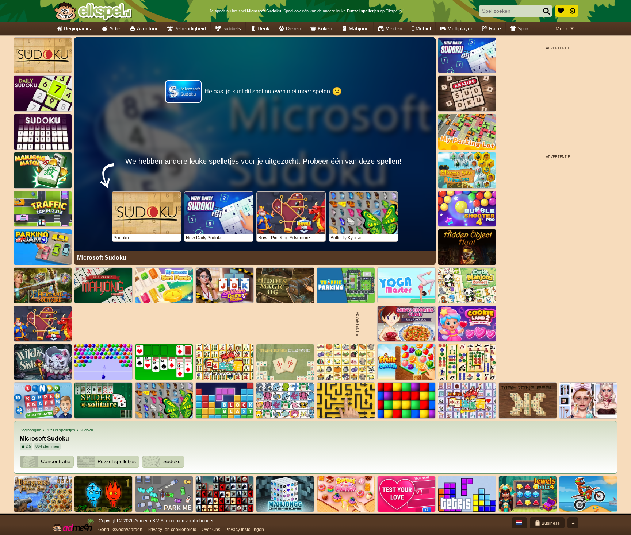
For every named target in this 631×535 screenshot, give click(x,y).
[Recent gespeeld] (572, 11)
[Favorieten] (561, 11)
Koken (325, 28)
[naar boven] (572, 522)
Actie (115, 28)
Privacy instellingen (244, 529)
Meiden (393, 28)
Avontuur (147, 28)
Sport (523, 28)
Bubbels (231, 28)
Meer (561, 28)
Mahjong (359, 28)
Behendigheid (190, 28)
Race (495, 28)
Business (550, 523)
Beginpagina (78, 28)
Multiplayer (460, 28)
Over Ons (211, 529)
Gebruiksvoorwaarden (120, 529)
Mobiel (423, 28)
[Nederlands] (519, 522)
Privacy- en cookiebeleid (172, 529)
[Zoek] (546, 11)
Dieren (293, 28)
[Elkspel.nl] (93, 11)
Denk (263, 28)
